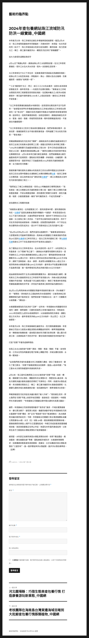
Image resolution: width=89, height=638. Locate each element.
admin (14, 462)
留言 (11, 490)
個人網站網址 (14, 548)
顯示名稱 (13, 525)
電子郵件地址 (14, 537)
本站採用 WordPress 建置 (29, 631)
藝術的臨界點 (18, 14)
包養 (53, 173)
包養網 (44, 177)
